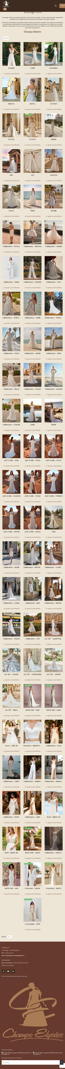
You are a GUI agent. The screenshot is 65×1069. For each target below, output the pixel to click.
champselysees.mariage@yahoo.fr (15, 955)
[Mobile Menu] (5, 9)
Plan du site (4, 976)
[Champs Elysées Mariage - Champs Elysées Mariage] (6, 4)
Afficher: (4, 937)
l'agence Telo (24, 976)
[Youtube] (8, 971)
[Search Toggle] (55, 6)
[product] (11, 54)
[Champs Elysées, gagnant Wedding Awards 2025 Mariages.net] (17, 1053)
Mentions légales (10, 976)
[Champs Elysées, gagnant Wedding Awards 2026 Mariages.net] (48, 1053)
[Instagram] (13, 971)
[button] (11, 73)
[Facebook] (3, 971)
